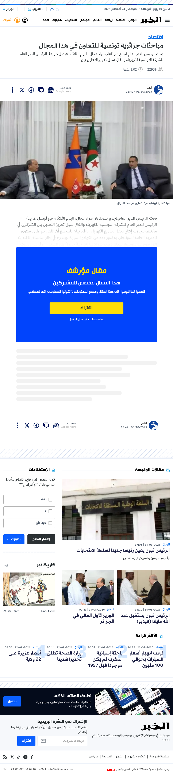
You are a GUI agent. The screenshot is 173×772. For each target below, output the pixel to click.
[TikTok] (18, 757)
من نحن (93, 756)
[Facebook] (32, 757)
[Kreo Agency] (111, 769)
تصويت (15, 539)
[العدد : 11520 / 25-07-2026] (29, 589)
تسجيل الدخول (78, 319)
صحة (46, 20)
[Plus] (12, 90)
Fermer (167, 20)
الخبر (149, 87)
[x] (22, 90)
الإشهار (119, 756)
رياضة (109, 20)
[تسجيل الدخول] (25, 20)
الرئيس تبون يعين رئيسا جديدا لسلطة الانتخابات (123, 550)
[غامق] (57, 9)
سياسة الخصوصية (159, 756)
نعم (43, 499)
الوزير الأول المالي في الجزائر (93, 618)
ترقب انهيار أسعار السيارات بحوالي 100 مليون (146, 659)
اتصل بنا (107, 756)
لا (45, 511)
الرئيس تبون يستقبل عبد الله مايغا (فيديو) (145, 618)
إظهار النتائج (41, 539)
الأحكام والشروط (136, 756)
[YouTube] (25, 757)
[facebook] (31, 90)
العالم (97, 20)
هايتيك (57, 20)
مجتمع (84, 20)
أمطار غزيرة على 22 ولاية (25, 656)
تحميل (12, 701)
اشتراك (86, 308)
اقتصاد (120, 20)
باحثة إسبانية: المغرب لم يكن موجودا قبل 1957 (105, 659)
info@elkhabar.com (60, 769)
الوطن (132, 20)
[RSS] (5, 757)
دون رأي (41, 523)
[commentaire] (41, 90)
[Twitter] (12, 757)
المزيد (5, 565)
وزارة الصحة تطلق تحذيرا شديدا (64, 656)
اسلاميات (71, 20)
